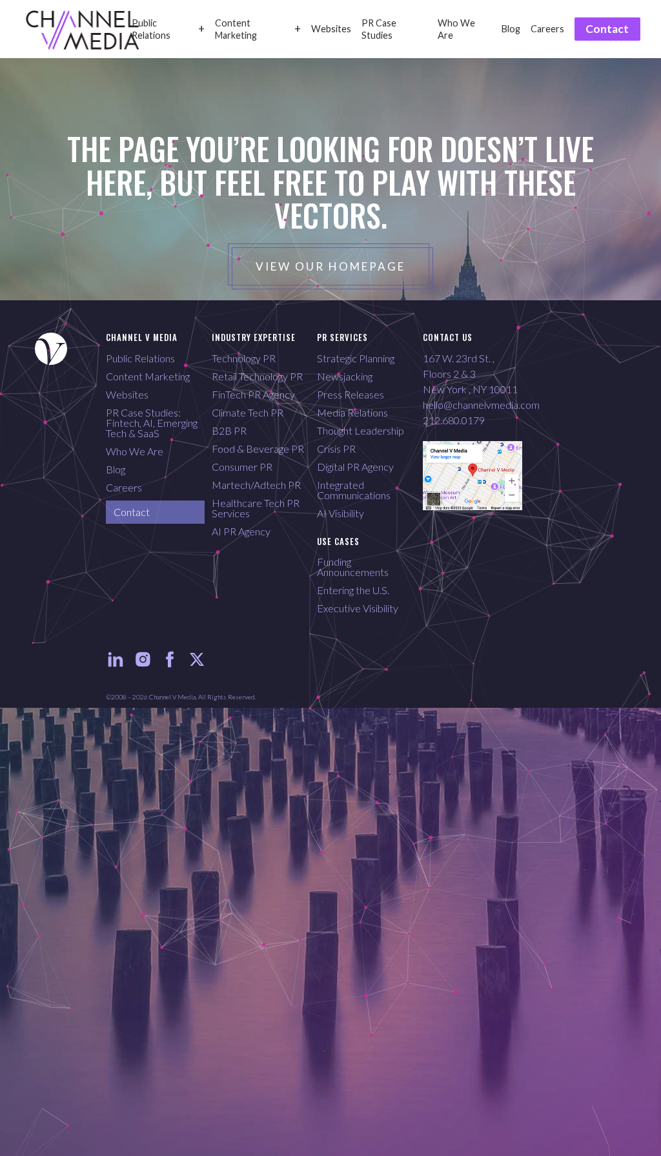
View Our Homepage (330, 266)
